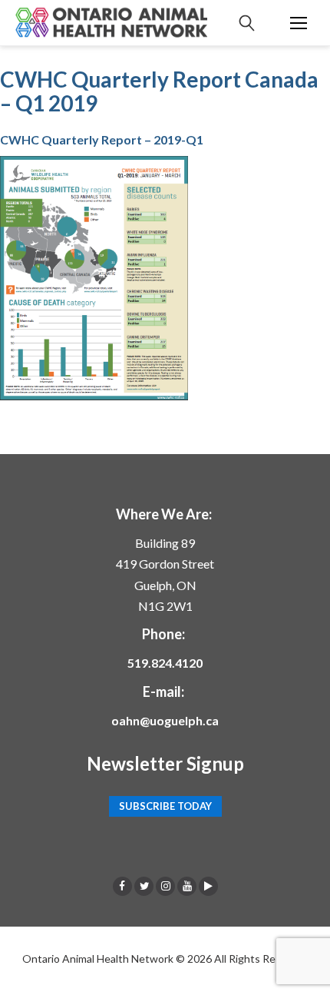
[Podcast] (208, 886)
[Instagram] (165, 886)
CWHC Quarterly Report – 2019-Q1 (101, 139)
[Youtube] (187, 886)
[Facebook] (122, 886)
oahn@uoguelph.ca (165, 720)
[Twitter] (144, 886)
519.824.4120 (165, 662)
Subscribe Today (165, 806)
